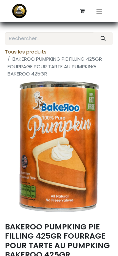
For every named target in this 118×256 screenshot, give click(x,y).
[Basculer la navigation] (99, 11)
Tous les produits (26, 51)
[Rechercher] (103, 38)
